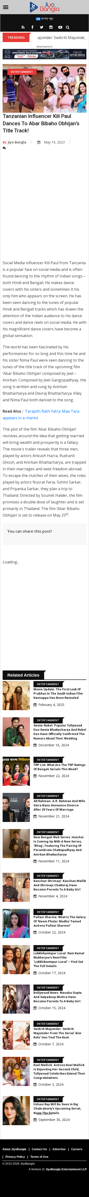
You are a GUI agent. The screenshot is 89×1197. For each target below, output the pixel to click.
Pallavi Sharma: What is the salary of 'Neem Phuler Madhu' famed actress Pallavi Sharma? (59, 921)
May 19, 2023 (54, 142)
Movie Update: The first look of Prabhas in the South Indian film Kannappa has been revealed (58, 693)
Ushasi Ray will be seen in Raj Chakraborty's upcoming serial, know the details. (57, 1108)
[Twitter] (41, 27)
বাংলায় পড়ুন (47, 18)
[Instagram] (51, 27)
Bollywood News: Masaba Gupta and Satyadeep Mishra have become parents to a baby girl (57, 997)
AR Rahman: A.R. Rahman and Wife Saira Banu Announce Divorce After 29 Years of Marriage (59, 805)
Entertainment (22, 71)
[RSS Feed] (23, 27)
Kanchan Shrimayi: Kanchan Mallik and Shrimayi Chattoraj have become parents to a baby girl (59, 885)
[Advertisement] (44, 208)
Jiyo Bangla (14, 142)
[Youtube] (60, 27)
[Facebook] (32, 27)
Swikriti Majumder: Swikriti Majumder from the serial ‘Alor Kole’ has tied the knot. (57, 1033)
